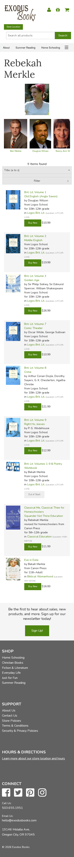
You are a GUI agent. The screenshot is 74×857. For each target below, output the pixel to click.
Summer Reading (25, 47)
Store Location (13, 26)
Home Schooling (50, 47)
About (6, 47)
